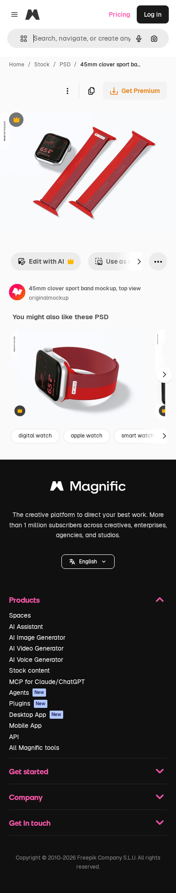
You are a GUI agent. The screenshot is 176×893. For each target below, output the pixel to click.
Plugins (27, 703)
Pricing (119, 14)
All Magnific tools (34, 748)
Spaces (20, 615)
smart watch (137, 435)
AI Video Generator (36, 648)
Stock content (29, 670)
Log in (153, 14)
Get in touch (30, 823)
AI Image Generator (37, 637)
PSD (65, 64)
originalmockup (49, 298)
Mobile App (25, 725)
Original (57, 120)
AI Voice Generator (36, 660)
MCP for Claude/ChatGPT (47, 682)
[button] (88, 561)
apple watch (86, 435)
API (14, 737)
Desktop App (35, 715)
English (88, 561)
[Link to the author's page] (17, 293)
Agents (26, 692)
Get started (28, 771)
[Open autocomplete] (20, 38)
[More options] (67, 91)
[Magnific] (88, 488)
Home (16, 64)
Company (25, 797)
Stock (42, 64)
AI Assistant (26, 627)
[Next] (139, 261)
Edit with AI (41, 263)
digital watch (35, 435)
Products (24, 600)
